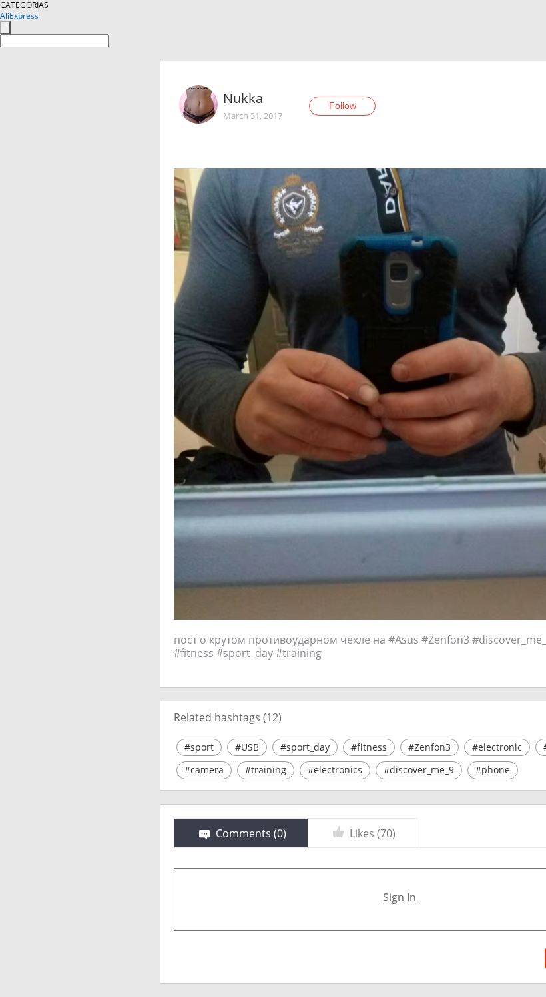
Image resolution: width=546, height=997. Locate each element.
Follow (342, 105)
